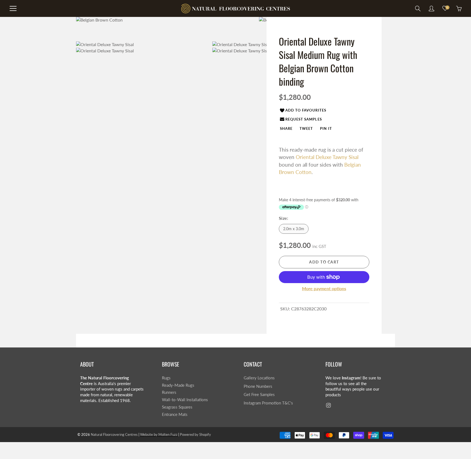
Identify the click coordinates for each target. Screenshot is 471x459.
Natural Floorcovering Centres (114, 434)
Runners (169, 392)
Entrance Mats (175, 414)
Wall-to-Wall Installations (185, 399)
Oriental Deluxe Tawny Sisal (327, 157)
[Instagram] (328, 405)
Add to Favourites (305, 110)
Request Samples (303, 119)
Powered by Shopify (195, 434)
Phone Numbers (258, 386)
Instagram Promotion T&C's (268, 403)
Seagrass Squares (177, 407)
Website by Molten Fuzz (159, 434)
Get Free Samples (259, 394)
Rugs (166, 378)
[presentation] (286, 128)
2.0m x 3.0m (293, 228)
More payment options (324, 288)
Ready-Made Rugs (178, 385)
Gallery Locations (259, 378)
